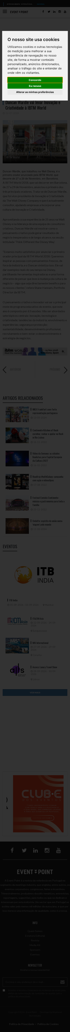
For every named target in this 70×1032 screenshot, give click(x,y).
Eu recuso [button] (35, 85)
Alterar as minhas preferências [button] (35, 92)
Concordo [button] (35, 79)
